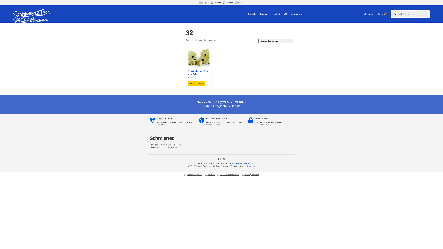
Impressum (237, 163)
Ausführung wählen (196, 83)
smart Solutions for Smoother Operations (30, 20)
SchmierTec (31, 13)
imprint (252, 166)
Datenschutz (248, 163)
